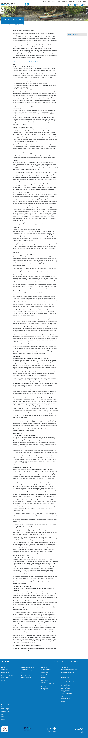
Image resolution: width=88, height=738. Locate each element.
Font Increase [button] (71, 5)
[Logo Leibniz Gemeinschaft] (79, 729)
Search (78, 1)
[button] (84, 1)
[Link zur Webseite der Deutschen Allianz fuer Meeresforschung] (27, 729)
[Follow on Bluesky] (8, 662)
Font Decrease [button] (78, 5)
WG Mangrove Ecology (72, 34)
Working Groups (76, 31)
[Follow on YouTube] (2, 662)
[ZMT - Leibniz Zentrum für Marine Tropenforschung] (15, 3)
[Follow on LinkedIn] (5, 662)
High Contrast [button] (84, 5)
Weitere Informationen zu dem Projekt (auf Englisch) (25, 61)
